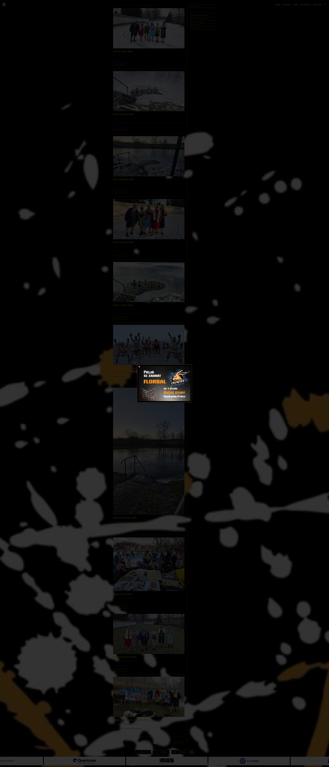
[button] (139, 367)
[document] (164, 383)
